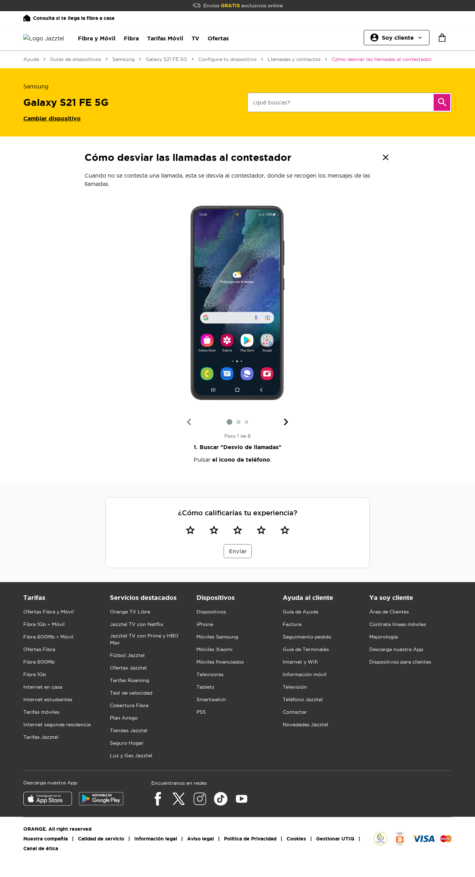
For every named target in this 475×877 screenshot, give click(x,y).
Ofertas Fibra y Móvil (48, 611)
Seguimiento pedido (307, 637)
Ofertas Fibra (39, 649)
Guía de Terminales (306, 649)
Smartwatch (211, 699)
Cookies (296, 838)
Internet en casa (42, 687)
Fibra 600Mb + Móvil (48, 637)
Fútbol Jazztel (127, 655)
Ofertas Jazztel (128, 668)
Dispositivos (211, 611)
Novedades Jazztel (305, 724)
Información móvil (305, 674)
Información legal (155, 838)
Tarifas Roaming (129, 680)
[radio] (190, 530)
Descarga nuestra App (396, 649)
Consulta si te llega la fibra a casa (73, 18)
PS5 (201, 712)
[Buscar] (442, 102)
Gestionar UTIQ (335, 838)
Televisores (210, 674)
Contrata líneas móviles (397, 624)
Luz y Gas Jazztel (131, 755)
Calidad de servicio (101, 838)
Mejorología (383, 637)
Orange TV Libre (130, 611)
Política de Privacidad (250, 838)
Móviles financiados (220, 662)
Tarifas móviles (41, 712)
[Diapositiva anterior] (189, 422)
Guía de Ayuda (300, 611)
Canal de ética (40, 848)
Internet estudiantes (47, 699)
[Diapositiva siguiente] (286, 422)
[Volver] (386, 157)
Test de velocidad (131, 693)
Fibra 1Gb (34, 674)
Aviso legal (200, 838)
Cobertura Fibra (129, 705)
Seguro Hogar (127, 743)
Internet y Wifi (300, 662)
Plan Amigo (124, 718)
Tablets (205, 687)
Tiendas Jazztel (128, 730)
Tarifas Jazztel (40, 737)
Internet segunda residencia (57, 724)
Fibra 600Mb (39, 662)
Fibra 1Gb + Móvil (44, 624)
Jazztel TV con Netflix (136, 624)
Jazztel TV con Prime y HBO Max (144, 639)
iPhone (204, 624)
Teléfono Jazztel (303, 699)
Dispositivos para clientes (400, 662)
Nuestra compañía (45, 838)
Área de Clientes (389, 611)
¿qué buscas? (271, 102)
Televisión (295, 687)
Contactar (295, 712)
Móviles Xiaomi (214, 649)
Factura (292, 624)
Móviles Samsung (217, 637)
